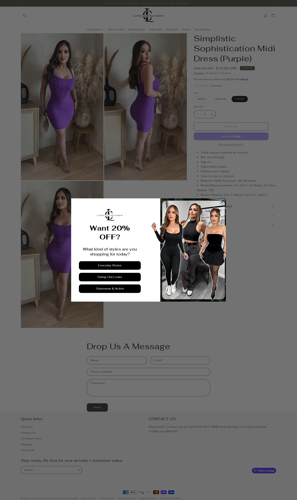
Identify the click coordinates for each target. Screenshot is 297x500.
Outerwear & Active (110, 288)
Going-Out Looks (110, 277)
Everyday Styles (110, 265)
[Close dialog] (222, 202)
